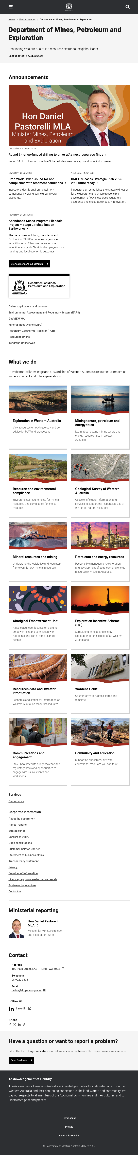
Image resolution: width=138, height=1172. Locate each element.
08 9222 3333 (20, 980)
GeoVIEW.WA (17, 319)
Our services (16, 801)
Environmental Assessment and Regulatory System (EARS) (44, 313)
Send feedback (19, 1060)
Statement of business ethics (26, 855)
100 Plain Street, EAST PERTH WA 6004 (36, 969)
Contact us (15, 892)
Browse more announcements (27, 264)
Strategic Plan (17, 831)
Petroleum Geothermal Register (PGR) (32, 331)
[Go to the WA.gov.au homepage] (69, 7)
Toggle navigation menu (11, 7)
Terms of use (69, 1118)
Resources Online (19, 337)
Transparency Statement (24, 861)
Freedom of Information (23, 873)
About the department (22, 819)
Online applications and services (28, 307)
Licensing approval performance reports (33, 879)
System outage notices (22, 885)
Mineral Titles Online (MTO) (25, 325)
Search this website (128, 7)
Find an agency (27, 19)
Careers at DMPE (19, 837)
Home (12, 19)
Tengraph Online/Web (22, 343)
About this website (69, 1135)
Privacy (13, 867)
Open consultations (20, 843)
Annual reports (18, 825)
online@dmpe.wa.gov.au (27, 991)
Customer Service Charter (24, 849)
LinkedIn (21, 1009)
